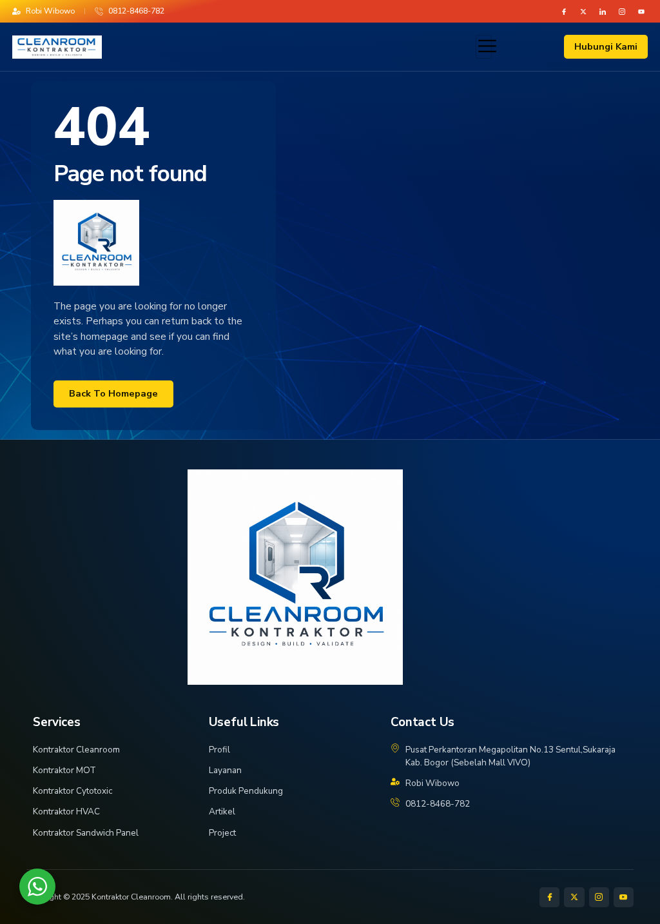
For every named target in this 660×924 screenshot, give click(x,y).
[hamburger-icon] (484, 46)
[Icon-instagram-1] (622, 11)
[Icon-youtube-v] (624, 897)
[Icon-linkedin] (602, 11)
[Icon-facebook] (564, 11)
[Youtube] (641, 11)
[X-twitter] (583, 11)
